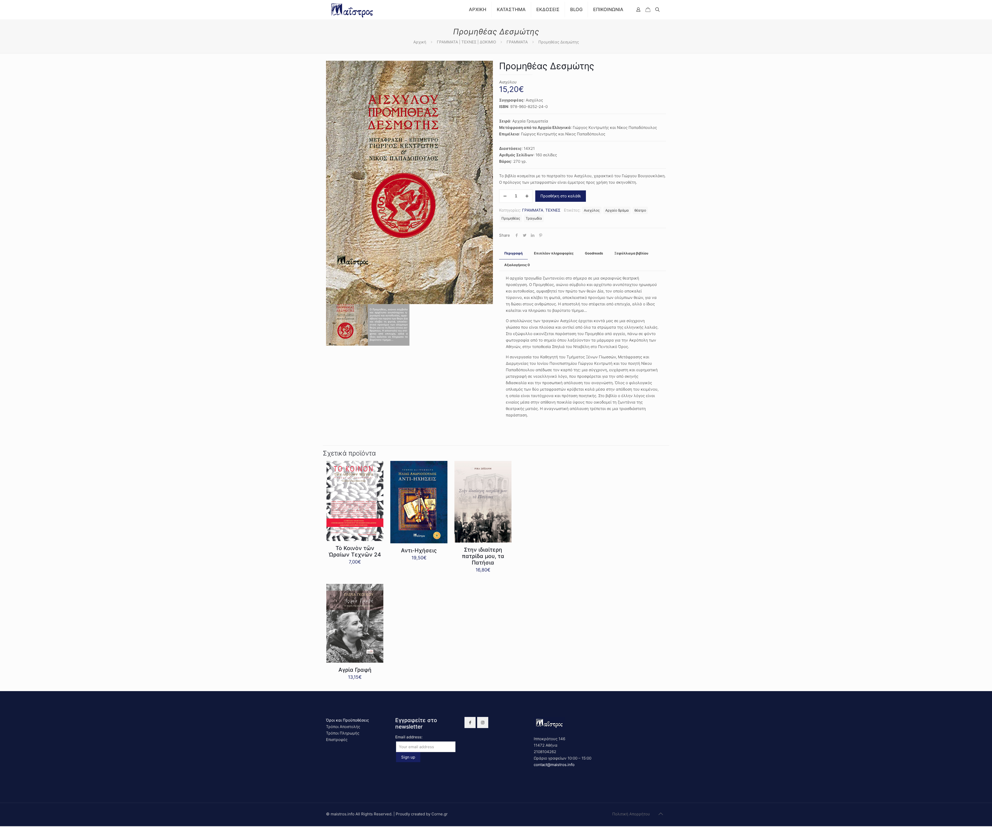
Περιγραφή (513, 253)
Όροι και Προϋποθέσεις (347, 720)
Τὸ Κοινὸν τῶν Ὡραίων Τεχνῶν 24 (355, 551)
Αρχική (419, 42)
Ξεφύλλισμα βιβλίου (631, 253)
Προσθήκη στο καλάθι (560, 196)
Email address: (408, 737)
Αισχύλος (592, 210)
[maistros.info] (352, 9)
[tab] (513, 253)
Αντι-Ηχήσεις (419, 550)
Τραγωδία (534, 218)
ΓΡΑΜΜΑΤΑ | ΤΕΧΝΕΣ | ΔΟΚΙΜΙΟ (466, 42)
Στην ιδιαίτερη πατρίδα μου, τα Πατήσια (483, 556)
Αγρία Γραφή (354, 670)
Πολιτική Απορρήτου (631, 813)
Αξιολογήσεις (517, 265)
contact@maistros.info (554, 764)
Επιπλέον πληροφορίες (554, 253)
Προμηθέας (510, 218)
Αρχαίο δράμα (617, 210)
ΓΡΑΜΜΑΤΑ (517, 42)
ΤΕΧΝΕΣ (552, 210)
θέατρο (640, 210)
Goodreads (594, 253)
